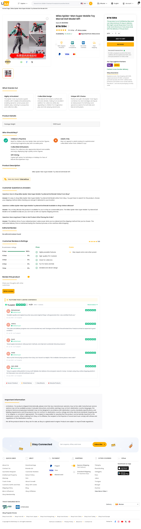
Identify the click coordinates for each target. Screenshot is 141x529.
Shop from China (76, 516)
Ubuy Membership (8, 494)
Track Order (6, 481)
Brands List (29, 468)
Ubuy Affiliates (31, 491)
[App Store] (123, 468)
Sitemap (5, 478)
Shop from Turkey (90, 516)
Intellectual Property (9, 475)
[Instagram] (118, 522)
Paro (96, 475)
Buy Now (120, 44)
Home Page (6, 8)
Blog (27, 488)
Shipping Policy (7, 488)
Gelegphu (98, 472)
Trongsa (98, 481)
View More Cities (101, 491)
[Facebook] (115, 522)
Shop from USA (7, 516)
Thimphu (98, 465)
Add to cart (120, 39)
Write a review (8, 291)
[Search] (90, 3)
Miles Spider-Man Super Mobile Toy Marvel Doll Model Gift (29, 8)
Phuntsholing (99, 468)
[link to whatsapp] (21, 62)
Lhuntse (97, 488)
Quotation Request (9, 472)
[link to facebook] (26, 62)
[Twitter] (126, 522)
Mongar (97, 485)
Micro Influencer (8, 491)
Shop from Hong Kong (47, 516)
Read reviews (92, 305)
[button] (102, 3)
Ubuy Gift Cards (31, 485)
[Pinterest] (129, 522)
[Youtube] (122, 522)
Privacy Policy (68, 522)
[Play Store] (123, 473)
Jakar (97, 478)
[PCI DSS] (6, 507)
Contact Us (6, 468)
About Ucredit (30, 481)
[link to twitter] (32, 62)
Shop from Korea (62, 516)
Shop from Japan (31, 516)
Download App (31, 465)
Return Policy (30, 475)
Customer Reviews (32, 472)
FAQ (27, 478)
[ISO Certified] (21, 507)
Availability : (60, 34)
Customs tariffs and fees (11, 485)
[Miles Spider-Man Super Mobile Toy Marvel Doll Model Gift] (27, 40)
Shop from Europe (104, 516)
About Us (5, 465)
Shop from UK (19, 516)
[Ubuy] (5, 3)
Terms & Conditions (55, 522)
